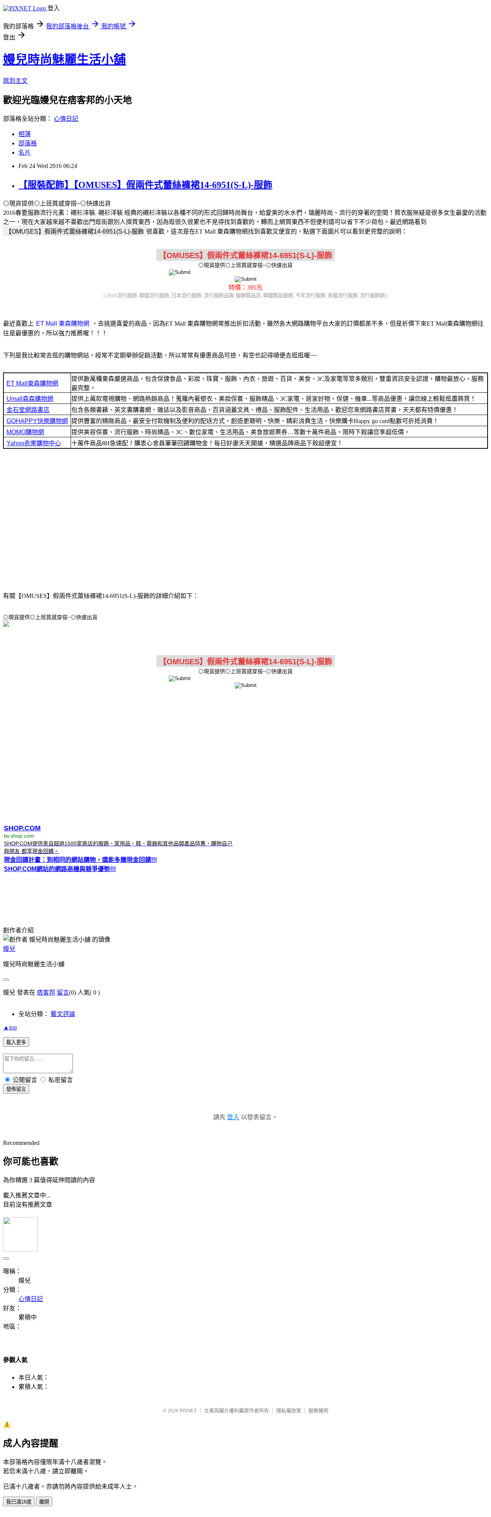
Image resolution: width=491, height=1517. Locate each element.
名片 (24, 152)
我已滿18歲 (18, 1502)
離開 (44, 1502)
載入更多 (16, 1042)
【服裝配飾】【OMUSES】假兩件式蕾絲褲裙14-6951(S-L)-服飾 (145, 185)
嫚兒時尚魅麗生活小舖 (64, 59)
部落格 (27, 143)
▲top (10, 1027)
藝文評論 (63, 1014)
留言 (63, 992)
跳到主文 (15, 80)
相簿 (24, 134)
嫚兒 (9, 948)
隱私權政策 (288, 1410)
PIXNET (188, 1410)
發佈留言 (16, 1089)
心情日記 (66, 118)
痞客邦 (46, 992)
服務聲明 (318, 1410)
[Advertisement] (245, 522)
